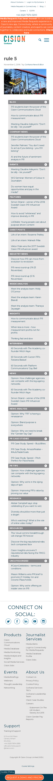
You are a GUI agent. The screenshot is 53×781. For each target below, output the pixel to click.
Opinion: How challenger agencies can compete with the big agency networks (28, 381)
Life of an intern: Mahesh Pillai (25, 240)
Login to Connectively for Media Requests (36, 648)
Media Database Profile (33, 654)
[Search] (38, 40)
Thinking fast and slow (22, 338)
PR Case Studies (19, 438)
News (13, 373)
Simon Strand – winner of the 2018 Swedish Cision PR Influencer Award (28, 205)
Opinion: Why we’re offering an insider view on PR (26, 587)
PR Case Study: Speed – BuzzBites (28, 443)
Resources (16, 528)
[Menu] (45, 40)
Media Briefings (11, 677)
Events (14, 164)
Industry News (19, 254)
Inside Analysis (19, 283)
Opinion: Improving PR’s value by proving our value (27, 492)
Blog (42, 6)
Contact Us (31, 677)
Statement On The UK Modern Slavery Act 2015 (38, 710)
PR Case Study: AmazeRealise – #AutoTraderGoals (27, 450)
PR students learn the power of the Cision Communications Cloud (28, 108)
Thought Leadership (13, 684)
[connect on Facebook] (17, 621)
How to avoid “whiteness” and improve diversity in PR (26, 215)
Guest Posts (17, 229)
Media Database (11, 648)
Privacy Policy (32, 680)
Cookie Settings (28, 766)
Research (15, 498)
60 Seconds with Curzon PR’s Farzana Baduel (25, 358)
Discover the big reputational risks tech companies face (28, 543)
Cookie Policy (32, 684)
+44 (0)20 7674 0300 (12, 743)
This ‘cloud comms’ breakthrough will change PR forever (27, 534)
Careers (23, 11)
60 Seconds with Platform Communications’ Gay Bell (24, 367)
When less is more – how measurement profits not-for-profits (25, 330)
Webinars (8, 680)
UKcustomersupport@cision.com (12, 747)
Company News (19, 132)
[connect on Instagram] (43, 621)
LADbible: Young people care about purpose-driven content (28, 223)
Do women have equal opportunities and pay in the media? (25, 189)
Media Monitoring (12, 652)
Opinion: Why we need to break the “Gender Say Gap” (26, 432)
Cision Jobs (9, 665)
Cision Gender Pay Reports (34, 718)
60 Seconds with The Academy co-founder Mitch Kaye (28, 350)
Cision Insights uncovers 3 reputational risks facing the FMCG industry (28, 553)
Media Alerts (31, 644)
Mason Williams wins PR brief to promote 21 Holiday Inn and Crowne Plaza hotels (27, 577)
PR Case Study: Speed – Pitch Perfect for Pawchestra (26, 459)
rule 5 (10, 58)
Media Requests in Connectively (23, 6)
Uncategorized (19, 561)
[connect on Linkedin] (25, 621)
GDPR (32, 11)
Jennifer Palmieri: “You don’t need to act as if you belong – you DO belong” (27, 148)
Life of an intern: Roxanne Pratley (27, 234)
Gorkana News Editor (34, 64)
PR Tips (14, 465)
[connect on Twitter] (8, 621)
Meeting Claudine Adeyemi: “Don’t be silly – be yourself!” (28, 125)
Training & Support (12, 731)
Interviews (16, 343)
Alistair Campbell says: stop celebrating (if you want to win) (26, 504)
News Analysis (18, 408)
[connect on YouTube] (34, 621)
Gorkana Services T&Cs (34, 689)
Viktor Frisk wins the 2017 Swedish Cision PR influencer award (28, 247)
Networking (9, 688)
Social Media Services (14, 662)
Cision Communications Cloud (12, 642)
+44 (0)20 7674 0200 (26, 15)
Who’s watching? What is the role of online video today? (27, 522)
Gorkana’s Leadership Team (36, 695)
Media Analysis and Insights (12, 657)
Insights (15, 313)
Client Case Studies (35, 700)
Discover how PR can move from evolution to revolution (27, 260)
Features (15, 197)
